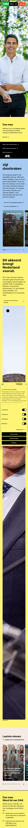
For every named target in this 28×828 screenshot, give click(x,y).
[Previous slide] (21, 250)
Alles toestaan (14, 434)
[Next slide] (23, 250)
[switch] (24, 414)
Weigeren (14, 442)
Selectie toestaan (14, 438)
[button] (13, 4)
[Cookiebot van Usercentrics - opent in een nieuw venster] (16, 384)
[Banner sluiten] (25, 384)
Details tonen (19, 429)
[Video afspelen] (7, 310)
